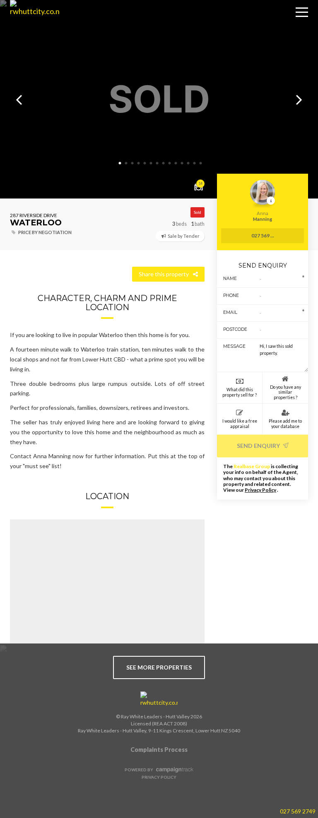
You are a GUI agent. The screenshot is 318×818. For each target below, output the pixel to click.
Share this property (164, 273)
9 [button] (169, 163)
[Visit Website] (32, 25)
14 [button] (200, 163)
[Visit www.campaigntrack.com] (173, 769)
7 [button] (157, 163)
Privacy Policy (260, 490)
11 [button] (182, 163)
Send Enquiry (259, 445)
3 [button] (132, 163)
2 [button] (126, 163)
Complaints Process (159, 749)
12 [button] (188, 163)
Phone (231, 295)
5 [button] (144, 163)
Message (232, 346)
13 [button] (194, 163)
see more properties (159, 667)
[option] (159, 99)
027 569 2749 (298, 811)
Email (230, 312)
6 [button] (151, 163)
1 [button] (120, 163)
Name (230, 278)
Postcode (232, 329)
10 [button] (175, 163)
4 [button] (138, 163)
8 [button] (163, 163)
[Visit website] (159, 699)
